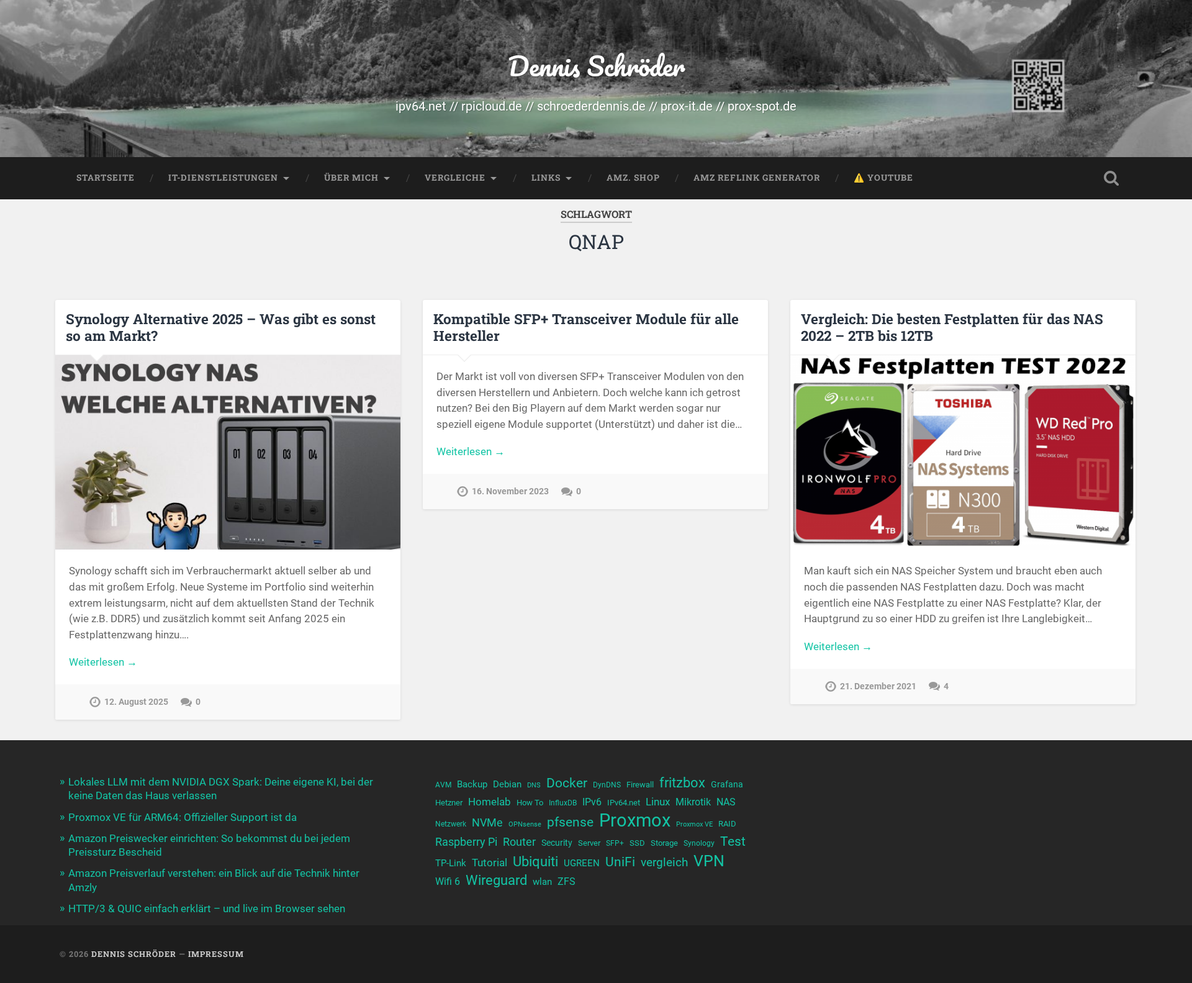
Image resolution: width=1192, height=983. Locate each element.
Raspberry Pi (466, 841)
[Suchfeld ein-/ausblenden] (1111, 178)
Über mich (351, 177)
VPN (709, 861)
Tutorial (489, 862)
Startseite (105, 177)
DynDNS (607, 785)
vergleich (664, 862)
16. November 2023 (510, 491)
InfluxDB (563, 803)
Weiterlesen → (103, 662)
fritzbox (682, 782)
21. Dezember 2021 (878, 686)
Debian (507, 784)
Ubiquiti (535, 861)
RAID (727, 823)
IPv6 (592, 802)
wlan (542, 881)
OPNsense (524, 824)
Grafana (727, 784)
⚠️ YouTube (883, 177)
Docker (566, 782)
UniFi (620, 861)
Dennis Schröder (596, 65)
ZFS (567, 881)
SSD (637, 843)
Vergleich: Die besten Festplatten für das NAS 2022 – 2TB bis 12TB (952, 327)
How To (530, 802)
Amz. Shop (633, 177)
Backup (472, 784)
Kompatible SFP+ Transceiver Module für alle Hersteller (586, 327)
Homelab (489, 801)
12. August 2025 (136, 702)
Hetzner (449, 802)
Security (556, 843)
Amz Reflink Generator (756, 177)
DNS (534, 785)
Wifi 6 (447, 881)
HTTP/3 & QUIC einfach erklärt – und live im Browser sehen (206, 908)
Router (519, 841)
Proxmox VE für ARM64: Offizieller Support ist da (182, 817)
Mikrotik (693, 802)
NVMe (487, 822)
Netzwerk (450, 824)
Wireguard (496, 880)
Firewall (640, 784)
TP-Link (450, 863)
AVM (443, 785)
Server (589, 843)
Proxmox (634, 820)
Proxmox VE (694, 824)
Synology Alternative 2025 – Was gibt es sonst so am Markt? (221, 327)
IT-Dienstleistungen (223, 177)
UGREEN (582, 863)
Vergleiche (455, 177)
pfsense (570, 822)
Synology (699, 843)
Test (733, 841)
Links (546, 177)
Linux (658, 801)
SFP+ (615, 843)
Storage (664, 843)
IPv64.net (623, 802)
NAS (726, 802)
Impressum (216, 954)
